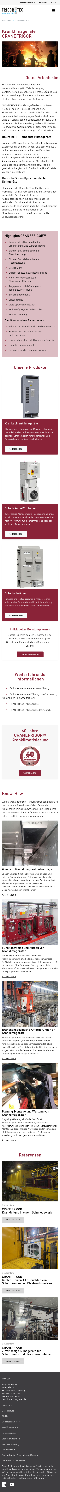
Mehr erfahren (16, 449)
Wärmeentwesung (10, 1444)
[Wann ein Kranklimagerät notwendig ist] (30, 843)
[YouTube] (12, 1484)
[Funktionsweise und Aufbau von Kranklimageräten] (30, 922)
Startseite (6, 20)
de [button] (52, 2)
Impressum (7, 1404)
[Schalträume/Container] (30, 481)
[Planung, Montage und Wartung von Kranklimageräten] (30, 1086)
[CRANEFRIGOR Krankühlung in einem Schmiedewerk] (30, 1181)
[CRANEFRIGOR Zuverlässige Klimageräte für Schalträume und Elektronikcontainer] (30, 1318)
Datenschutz (8, 1410)
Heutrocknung (9, 1432)
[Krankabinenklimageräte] (30, 396)
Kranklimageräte (10, 1427)
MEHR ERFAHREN (30, 773)
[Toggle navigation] (54, 11)
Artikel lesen (9, 894)
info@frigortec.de (17, 1399)
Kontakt (43, 2)
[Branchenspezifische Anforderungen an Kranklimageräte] (30, 1004)
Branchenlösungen (11, 1438)
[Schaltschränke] (30, 566)
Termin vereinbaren (30, 654)
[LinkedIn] (4, 1484)
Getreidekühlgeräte (11, 1421)
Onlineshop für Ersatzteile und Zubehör (20, 1455)
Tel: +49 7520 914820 (11, 1393)
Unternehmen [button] (26, 2)
